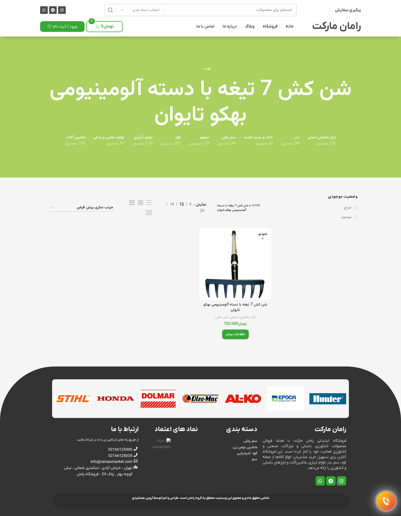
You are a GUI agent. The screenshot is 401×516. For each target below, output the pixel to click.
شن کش (221, 317)
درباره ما (230, 26)
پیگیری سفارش (348, 10)
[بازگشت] (207, 69)
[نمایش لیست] (149, 203)
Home (256, 205)
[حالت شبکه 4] (149, 213)
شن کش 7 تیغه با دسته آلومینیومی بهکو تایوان (235, 307)
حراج (348, 208)
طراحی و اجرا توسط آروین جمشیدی (155, 498)
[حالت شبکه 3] (131, 203)
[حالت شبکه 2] (140, 203)
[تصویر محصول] (235, 264)
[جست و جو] (110, 10)
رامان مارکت (336, 26)
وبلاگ (250, 26)
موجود (346, 217)
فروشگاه (270, 26)
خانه (290, 26)
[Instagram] (62, 10)
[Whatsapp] (44, 10)
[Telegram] (53, 10)
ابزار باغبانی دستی (243, 317)
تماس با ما (205, 26)
